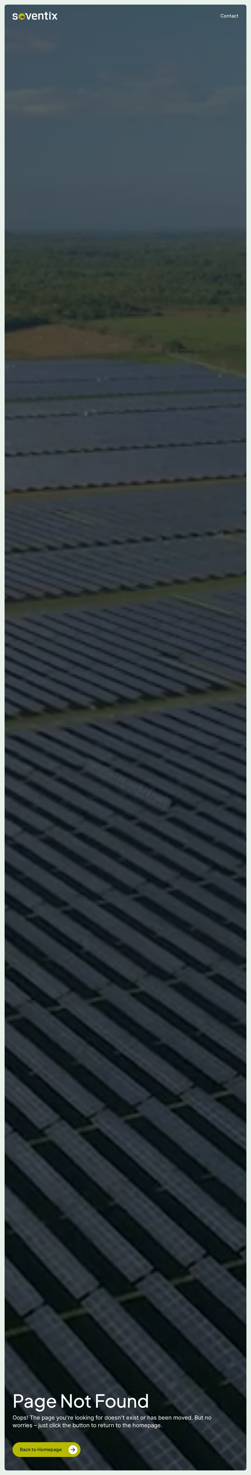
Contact (229, 15)
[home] (35, 16)
